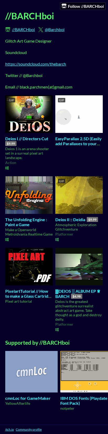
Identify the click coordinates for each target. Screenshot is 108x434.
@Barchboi (54, 29)
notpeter (67, 408)
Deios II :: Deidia (70, 219)
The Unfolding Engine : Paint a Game (26, 222)
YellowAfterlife (17, 403)
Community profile (29, 429)
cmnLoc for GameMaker (28, 398)
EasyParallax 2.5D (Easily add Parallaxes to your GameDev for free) (78, 143)
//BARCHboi (23, 29)
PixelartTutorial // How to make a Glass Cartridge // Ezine (29, 296)
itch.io (9, 429)
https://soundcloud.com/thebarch (35, 63)
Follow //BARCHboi (86, 6)
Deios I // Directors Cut (26, 138)
